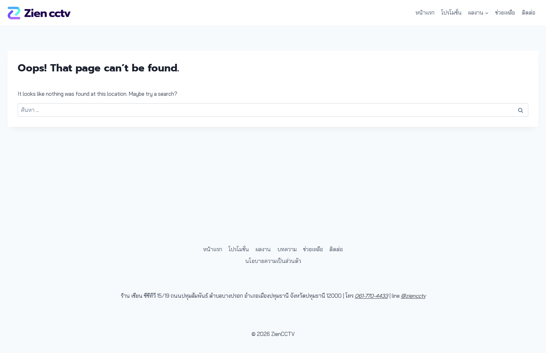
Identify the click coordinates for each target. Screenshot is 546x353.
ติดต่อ (528, 12)
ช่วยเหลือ (505, 12)
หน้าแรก (425, 12)
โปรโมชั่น (451, 12)
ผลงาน (263, 249)
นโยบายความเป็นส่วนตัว (273, 261)
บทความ (287, 249)
